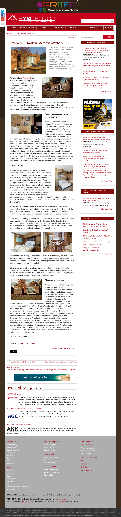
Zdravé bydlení (12, 489)
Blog (82, 460)
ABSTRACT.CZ (87, 470)
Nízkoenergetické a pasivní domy (55, 369)
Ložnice (10, 476)
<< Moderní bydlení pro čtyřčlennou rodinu (21, 362)
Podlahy (10, 455)
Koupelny (10, 473)
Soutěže (84, 463)
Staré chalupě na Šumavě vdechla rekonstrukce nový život (95, 151)
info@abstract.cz (59, 501)
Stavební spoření (50, 450)
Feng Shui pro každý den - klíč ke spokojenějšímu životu (94, 249)
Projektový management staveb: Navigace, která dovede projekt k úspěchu (94, 158)
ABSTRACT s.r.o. (28, 501)
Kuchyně (10, 470)
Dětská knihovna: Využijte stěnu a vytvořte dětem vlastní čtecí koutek (95, 225)
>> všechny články (105, 91)
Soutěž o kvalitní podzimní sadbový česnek (95, 231)
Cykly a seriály (86, 444)
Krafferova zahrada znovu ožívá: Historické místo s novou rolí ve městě (96, 138)
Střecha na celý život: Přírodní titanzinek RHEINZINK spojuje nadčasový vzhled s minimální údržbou (97, 65)
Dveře (9, 458)
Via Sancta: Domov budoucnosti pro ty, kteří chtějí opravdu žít (96, 199)
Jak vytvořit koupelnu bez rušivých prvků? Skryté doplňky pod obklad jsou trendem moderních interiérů (96, 50)
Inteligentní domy (50, 462)
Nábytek (10, 481)
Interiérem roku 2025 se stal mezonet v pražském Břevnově (96, 78)
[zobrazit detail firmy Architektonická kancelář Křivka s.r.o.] (13, 430)
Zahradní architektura (51, 472)
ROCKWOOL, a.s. (14, 394)
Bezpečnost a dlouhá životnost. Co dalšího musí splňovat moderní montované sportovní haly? (95, 85)
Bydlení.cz (11, 33)
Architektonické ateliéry (34, 369)
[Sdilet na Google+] (2, 19)
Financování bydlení (51, 441)
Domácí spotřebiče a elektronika (18, 486)
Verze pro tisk (69, 348)
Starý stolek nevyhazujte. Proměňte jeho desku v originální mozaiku (97, 243)
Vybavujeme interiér (88, 448)
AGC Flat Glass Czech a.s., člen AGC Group (24, 408)
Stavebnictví (11, 441)
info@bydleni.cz (60, 499)
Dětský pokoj (11, 478)
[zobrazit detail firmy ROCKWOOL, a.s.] (13, 397)
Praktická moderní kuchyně (90, 451)
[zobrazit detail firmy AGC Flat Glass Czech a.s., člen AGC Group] (13, 416)
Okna (9, 461)
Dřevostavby (11, 447)
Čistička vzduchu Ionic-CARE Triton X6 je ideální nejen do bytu (97, 237)
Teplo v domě (86, 453)
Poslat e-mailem (56, 348)
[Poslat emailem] (3, 23)
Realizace (10, 463)
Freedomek (27, 78)
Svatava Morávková (27, 343)
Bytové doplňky (12, 484)
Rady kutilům (48, 475)
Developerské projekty (51, 457)
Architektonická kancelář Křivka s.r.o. (21, 424)
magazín (72, 37)
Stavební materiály (13, 450)
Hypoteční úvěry (49, 447)
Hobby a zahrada (50, 466)
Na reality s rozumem (51, 460)
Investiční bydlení (50, 445)
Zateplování (11, 453)
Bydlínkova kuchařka (89, 457)
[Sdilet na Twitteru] (2, 11)
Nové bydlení (49, 454)
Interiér (9, 467)
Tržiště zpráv (85, 467)
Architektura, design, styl (15, 369)
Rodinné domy (12, 445)
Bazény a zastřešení (51, 469)
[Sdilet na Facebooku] (2, 15)
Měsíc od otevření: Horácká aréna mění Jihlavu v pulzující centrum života (96, 165)
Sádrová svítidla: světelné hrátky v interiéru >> (61, 362)
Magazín (72, 369)
